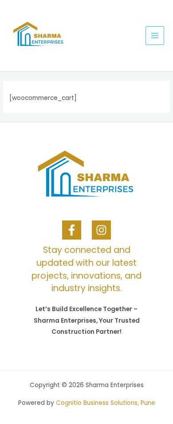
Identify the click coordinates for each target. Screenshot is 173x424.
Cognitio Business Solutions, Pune (105, 403)
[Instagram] (101, 230)
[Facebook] (71, 230)
